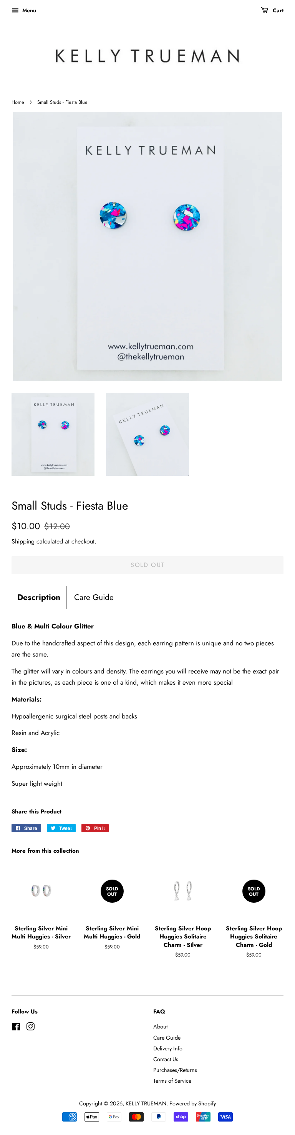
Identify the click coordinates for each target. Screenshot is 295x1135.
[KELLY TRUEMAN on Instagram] (30, 1028)
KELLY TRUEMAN (146, 1103)
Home (18, 102)
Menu (28, 10)
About (160, 1026)
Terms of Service (172, 1081)
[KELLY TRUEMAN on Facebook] (16, 1028)
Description (38, 597)
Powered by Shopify (192, 1103)
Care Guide (94, 597)
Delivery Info (167, 1048)
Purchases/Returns (175, 1070)
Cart (277, 10)
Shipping (23, 541)
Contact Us (165, 1059)
